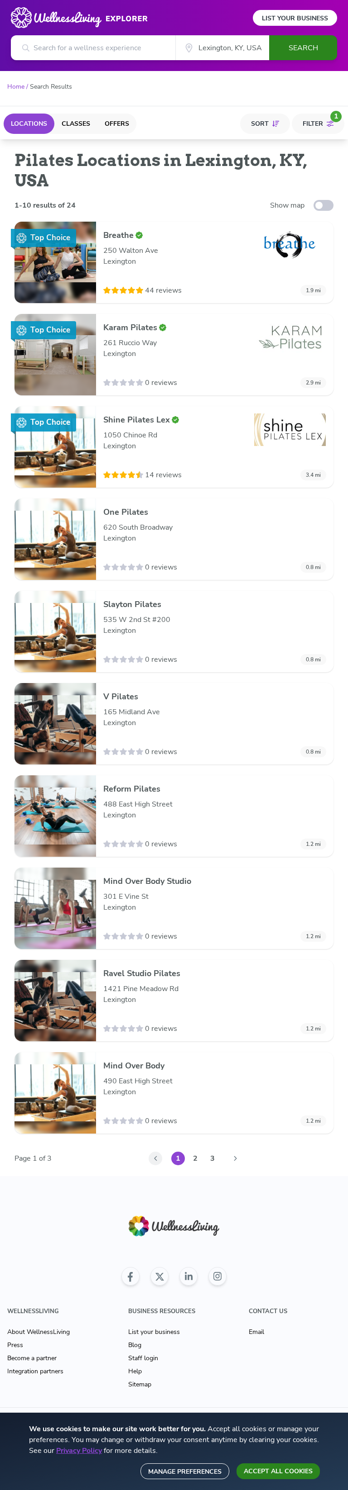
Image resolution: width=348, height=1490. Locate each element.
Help (135, 1371)
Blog (134, 1345)
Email (256, 1332)
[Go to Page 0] (155, 1158)
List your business (154, 1332)
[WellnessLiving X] (159, 1276)
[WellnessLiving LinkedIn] (188, 1276)
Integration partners (35, 1371)
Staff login (143, 1358)
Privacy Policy (79, 1451)
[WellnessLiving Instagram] (217, 1276)
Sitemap (139, 1384)
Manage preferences (185, 1471)
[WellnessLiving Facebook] (130, 1276)
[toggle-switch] (324, 205)
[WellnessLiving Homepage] (174, 1226)
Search (303, 48)
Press (15, 1345)
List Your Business (295, 18)
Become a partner (32, 1358)
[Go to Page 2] (235, 1158)
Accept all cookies (278, 1471)
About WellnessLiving (38, 1332)
